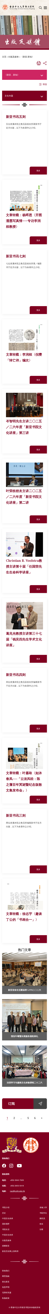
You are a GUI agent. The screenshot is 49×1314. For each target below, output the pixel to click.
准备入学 (43, 1207)
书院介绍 (5, 1207)
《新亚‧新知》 (27, 56)
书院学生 (43, 1213)
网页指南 (5, 1276)
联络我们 (5, 1270)
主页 (4, 56)
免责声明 (5, 1287)
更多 (38, 170)
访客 (41, 1229)
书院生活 (5, 1229)
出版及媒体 (13, 56)
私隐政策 (5, 1298)
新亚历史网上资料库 (10, 1251)
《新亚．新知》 (12, 74)
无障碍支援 (6, 1292)
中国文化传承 (7, 1218)
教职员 (42, 1218)
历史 (4, 1213)
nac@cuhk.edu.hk (17, 1191)
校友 (41, 1223)
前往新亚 (5, 1281)
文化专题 (9, 95)
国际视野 (5, 1223)
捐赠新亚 (5, 1245)
